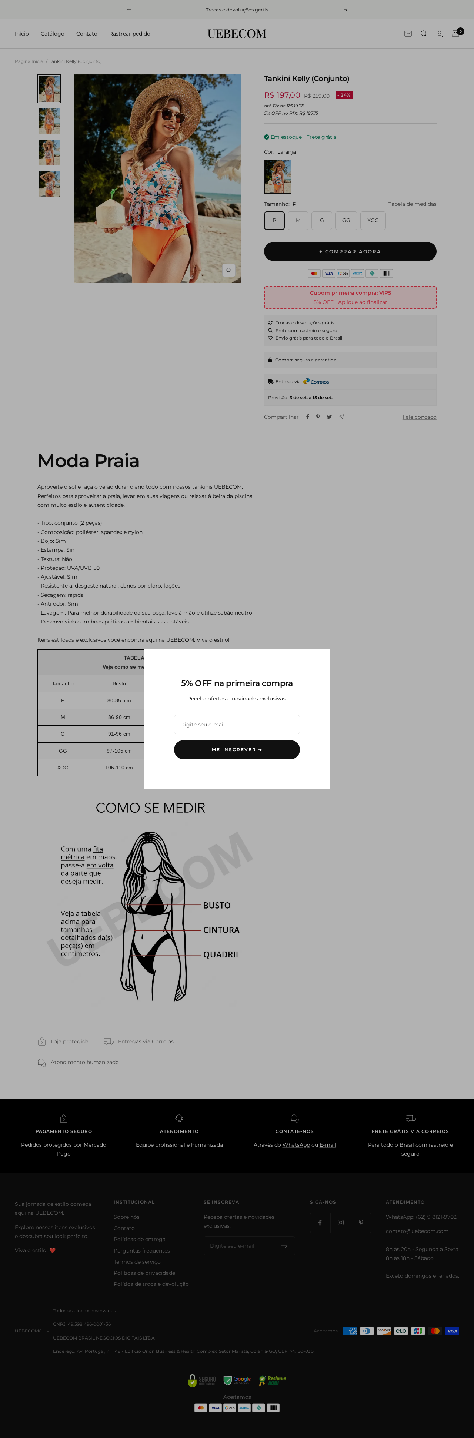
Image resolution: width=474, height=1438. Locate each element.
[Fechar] (318, 660)
